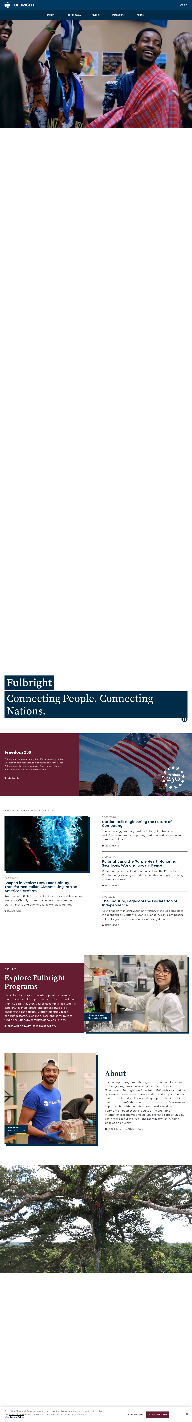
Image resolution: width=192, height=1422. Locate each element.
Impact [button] (50, 15)
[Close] (187, 1414)
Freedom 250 (74, 15)
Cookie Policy (16, 1417)
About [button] (140, 15)
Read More (14, 911)
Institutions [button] (118, 15)
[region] (96, 1414)
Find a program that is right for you (32, 1026)
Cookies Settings (134, 1415)
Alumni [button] (96, 15)
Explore (13, 778)
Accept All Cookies (157, 1415)
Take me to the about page (125, 1129)
